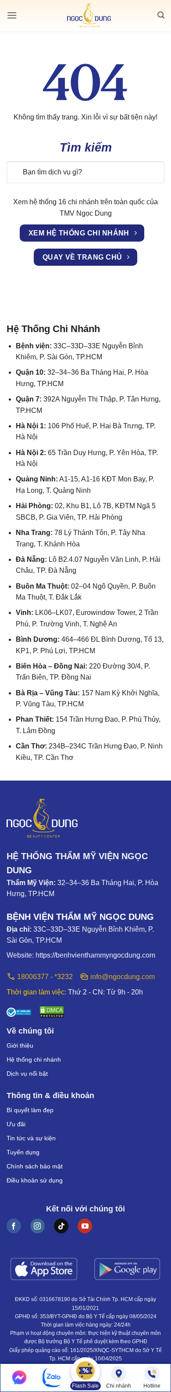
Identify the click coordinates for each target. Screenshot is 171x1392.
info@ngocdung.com (122, 976)
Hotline (151, 1386)
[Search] (160, 15)
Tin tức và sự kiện (31, 1138)
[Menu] (12, 15)
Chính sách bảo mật (35, 1166)
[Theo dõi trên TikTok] (61, 1225)
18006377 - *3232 (45, 976)
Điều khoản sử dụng (35, 1180)
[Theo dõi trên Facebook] (14, 1225)
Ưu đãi (16, 1124)
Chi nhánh (118, 1386)
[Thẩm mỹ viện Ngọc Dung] (89, 16)
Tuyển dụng (23, 1152)
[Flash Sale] (85, 1372)
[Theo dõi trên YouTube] (85, 1225)
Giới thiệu (20, 1045)
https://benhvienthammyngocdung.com (95, 955)
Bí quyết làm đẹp (30, 1110)
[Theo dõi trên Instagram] (37, 1225)
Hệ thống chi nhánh (34, 1059)
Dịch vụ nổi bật (27, 1073)
